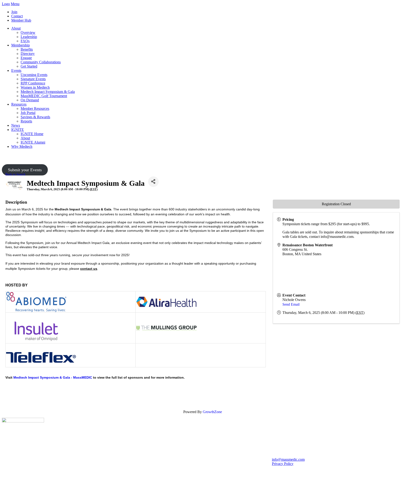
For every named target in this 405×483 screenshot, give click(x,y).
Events (16, 70)
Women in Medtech (35, 87)
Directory (28, 54)
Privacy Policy (282, 464)
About (16, 28)
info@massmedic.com (288, 459)
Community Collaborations (41, 62)
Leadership (29, 37)
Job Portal (28, 113)
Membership (20, 45)
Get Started (29, 66)
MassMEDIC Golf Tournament (44, 96)
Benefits (27, 49)
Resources (18, 104)
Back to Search (15, 174)
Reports (26, 121)
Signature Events (33, 79)
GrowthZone (212, 412)
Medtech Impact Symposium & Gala (48, 92)
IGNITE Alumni (33, 142)
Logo (6, 4)
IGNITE (17, 130)
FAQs (25, 41)
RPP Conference (33, 83)
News (15, 125)
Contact (17, 16)
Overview (28, 32)
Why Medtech (21, 146)
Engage (26, 58)
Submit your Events (25, 169)
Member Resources (35, 108)
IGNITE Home (32, 134)
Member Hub (21, 20)
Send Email (291, 304)
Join (14, 12)
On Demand (30, 100)
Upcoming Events (34, 75)
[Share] (153, 181)
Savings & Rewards (35, 117)
